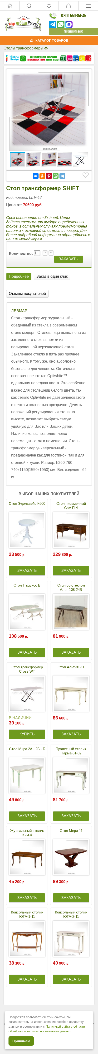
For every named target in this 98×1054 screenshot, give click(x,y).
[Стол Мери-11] (71, 857)
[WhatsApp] (56, 176)
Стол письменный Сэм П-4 (71, 505)
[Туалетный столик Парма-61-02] (71, 775)
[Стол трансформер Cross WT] (27, 693)
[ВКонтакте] (36, 176)
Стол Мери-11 (71, 831)
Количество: (21, 254)
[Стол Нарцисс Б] (27, 612)
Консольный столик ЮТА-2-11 (71, 914)
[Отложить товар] (85, 175)
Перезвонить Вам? (73, 31)
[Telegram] (62, 176)
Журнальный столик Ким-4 (27, 833)
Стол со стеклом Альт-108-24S (71, 587)
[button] (85, 75)
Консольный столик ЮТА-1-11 (27, 914)
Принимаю (21, 1041)
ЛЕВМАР (19, 311)
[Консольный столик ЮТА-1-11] (27, 939)
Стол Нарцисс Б (27, 585)
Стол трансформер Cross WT (27, 669)
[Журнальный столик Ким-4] (27, 857)
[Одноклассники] (42, 176)
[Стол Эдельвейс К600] (27, 530)
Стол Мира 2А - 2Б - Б (27, 749)
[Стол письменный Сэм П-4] (71, 530)
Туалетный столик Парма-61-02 (71, 751)
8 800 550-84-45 (73, 15)
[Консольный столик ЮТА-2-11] (71, 939)
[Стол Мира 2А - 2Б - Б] (27, 775)
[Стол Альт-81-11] (71, 693)
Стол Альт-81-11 (71, 667)
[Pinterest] (49, 176)
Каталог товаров (51, 40)
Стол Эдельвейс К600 (27, 503)
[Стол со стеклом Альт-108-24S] (71, 612)
